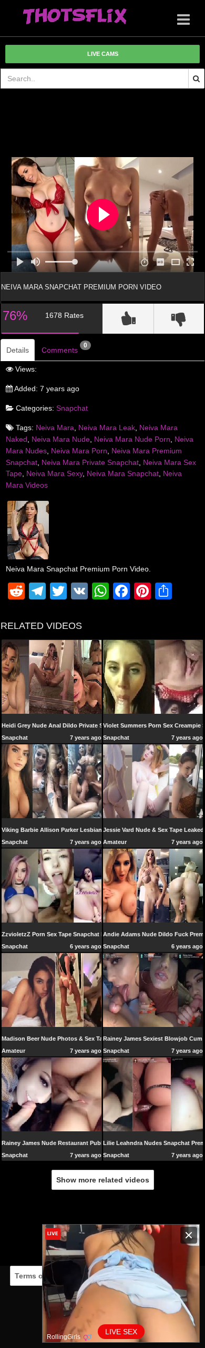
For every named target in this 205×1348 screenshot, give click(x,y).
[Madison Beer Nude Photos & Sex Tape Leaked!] (51, 989)
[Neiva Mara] (28, 529)
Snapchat (72, 408)
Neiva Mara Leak (106, 427)
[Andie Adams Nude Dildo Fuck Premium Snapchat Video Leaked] (153, 885)
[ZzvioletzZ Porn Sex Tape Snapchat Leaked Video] (51, 885)
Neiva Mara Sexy (54, 473)
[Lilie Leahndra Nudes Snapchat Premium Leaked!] (153, 1094)
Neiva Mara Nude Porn (132, 439)
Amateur (115, 842)
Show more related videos (102, 1180)
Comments (64, 348)
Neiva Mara (55, 427)
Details (17, 350)
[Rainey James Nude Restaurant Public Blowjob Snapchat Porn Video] (51, 1094)
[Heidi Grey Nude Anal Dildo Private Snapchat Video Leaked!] (51, 676)
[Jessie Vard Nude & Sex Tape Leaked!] (153, 781)
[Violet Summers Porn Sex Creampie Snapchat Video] (153, 676)
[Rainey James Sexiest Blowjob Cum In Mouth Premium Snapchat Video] (153, 989)
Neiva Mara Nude (61, 439)
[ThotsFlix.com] (74, 17)
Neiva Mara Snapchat (123, 473)
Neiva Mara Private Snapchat (90, 462)
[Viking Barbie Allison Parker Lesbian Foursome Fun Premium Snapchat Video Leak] (51, 781)
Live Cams (102, 54)
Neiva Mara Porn (79, 451)
